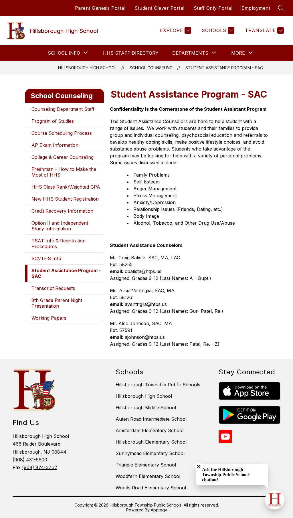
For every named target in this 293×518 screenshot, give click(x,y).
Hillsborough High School (87, 67)
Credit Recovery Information (62, 211)
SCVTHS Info (46, 258)
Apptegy (159, 509)
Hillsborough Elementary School (151, 442)
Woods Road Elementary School (151, 488)
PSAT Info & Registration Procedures (58, 243)
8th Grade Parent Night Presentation (56, 303)
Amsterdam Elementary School (149, 430)
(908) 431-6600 (30, 459)
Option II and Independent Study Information (59, 226)
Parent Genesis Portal (100, 8)
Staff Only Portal (213, 8)
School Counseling (151, 67)
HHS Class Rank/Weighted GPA (65, 187)
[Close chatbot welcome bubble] (198, 466)
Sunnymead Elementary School (150, 453)
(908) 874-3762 (39, 467)
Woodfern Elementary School (148, 476)
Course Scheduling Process (61, 133)
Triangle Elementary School (146, 465)
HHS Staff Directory (131, 53)
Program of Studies (52, 121)
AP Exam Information (54, 145)
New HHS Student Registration (65, 199)
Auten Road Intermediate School (151, 419)
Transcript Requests (53, 288)
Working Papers (48, 318)
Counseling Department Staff (62, 109)
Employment (255, 8)
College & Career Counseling (62, 157)
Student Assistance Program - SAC (224, 67)
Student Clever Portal (159, 8)
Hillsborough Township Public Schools (158, 384)
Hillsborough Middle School (146, 407)
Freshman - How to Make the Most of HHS (63, 172)
